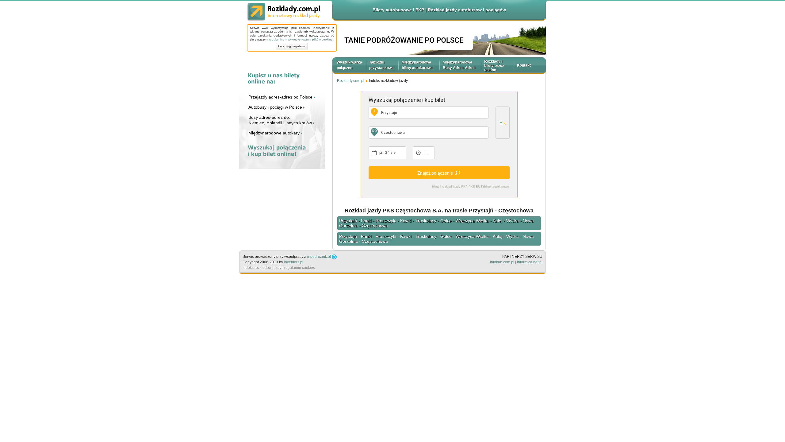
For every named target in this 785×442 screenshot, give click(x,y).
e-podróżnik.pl (319, 256)
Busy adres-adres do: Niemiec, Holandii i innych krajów (280, 120)
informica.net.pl (529, 262)
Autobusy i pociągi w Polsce (275, 107)
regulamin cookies (299, 268)
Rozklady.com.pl (283, 12)
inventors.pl (293, 262)
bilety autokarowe (496, 186)
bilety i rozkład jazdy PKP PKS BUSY (458, 186)
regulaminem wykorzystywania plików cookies (300, 39)
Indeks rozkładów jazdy (262, 268)
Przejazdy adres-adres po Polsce (281, 97)
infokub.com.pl (502, 262)
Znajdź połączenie (435, 173)
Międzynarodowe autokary (274, 132)
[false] (503, 123)
